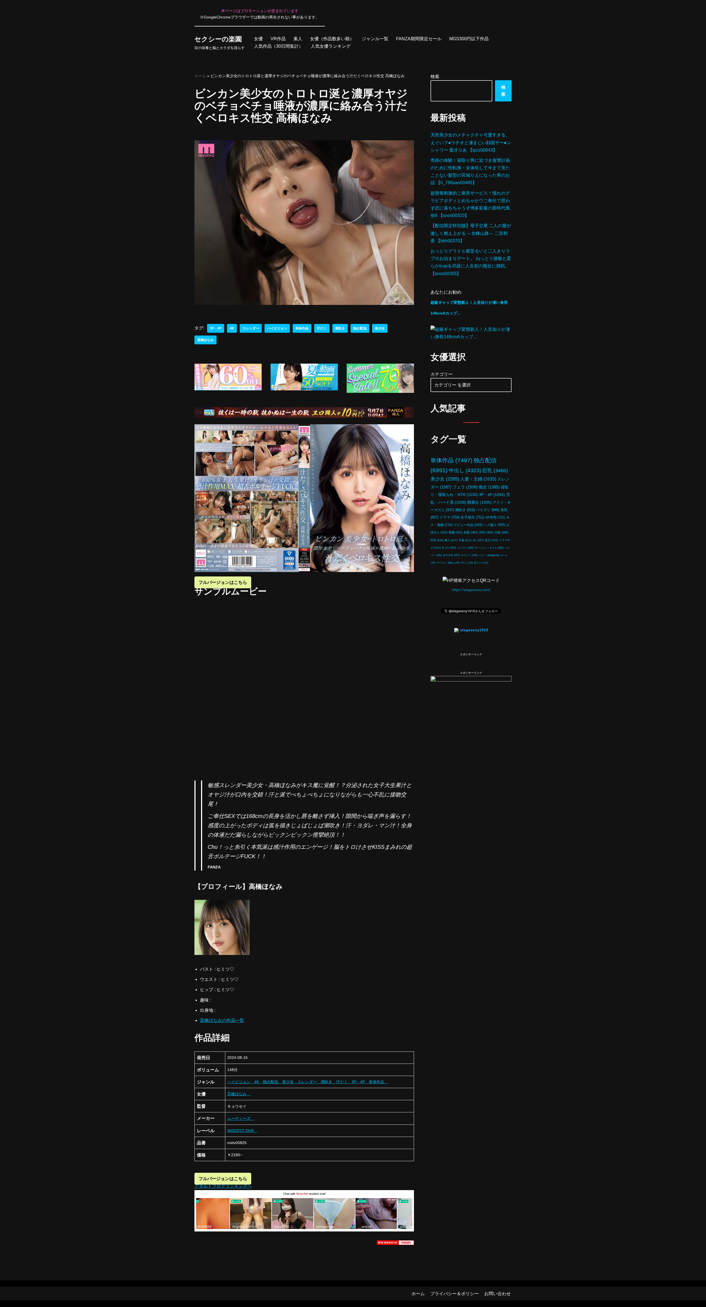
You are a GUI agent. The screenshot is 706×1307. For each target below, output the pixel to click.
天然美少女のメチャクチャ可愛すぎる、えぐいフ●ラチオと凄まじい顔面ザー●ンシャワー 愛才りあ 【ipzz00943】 (470, 142)
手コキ (449, 547)
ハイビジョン (277, 328)
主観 (501, 532)
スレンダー (250, 328)
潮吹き (340, 328)
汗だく (322, 328)
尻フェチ (481, 563)
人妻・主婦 (478, 479)
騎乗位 (479, 502)
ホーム (200, 76)
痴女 (489, 487)
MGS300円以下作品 (469, 38)
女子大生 (451, 555)
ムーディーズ (240, 1118)
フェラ (465, 487)
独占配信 (360, 328)
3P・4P (215, 328)
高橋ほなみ (205, 340)
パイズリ (487, 510)
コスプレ (465, 547)
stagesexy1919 (474, 630)
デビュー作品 (468, 525)
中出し (465, 470)
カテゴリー (441, 374)
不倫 (465, 540)
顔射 (471, 532)
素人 (297, 38)
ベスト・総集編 (488, 555)
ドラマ (449, 517)
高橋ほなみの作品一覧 (222, 1020)
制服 (456, 532)
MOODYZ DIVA (242, 1130)
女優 (258, 38)
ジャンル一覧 (375, 38)
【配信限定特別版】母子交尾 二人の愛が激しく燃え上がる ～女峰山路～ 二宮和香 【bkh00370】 (470, 233)
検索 (434, 76)
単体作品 (302, 328)
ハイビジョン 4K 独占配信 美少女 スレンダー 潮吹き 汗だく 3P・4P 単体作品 (307, 1082)
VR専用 (495, 517)
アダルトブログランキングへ (223, 1186)
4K (232, 328)
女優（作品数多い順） (332, 38)
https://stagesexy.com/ (471, 589)
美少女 (380, 328)
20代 (486, 532)
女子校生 (472, 517)
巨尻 (436, 540)
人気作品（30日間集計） (278, 46)
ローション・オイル (489, 547)
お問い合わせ (497, 1293)
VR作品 (278, 38)
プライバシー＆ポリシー (454, 1293)
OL (478, 540)
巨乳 (495, 470)
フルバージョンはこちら (223, 582)
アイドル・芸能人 (448, 562)
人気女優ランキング (331, 46)
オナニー (469, 555)
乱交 (491, 540)
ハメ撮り (494, 525)
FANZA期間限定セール (419, 38)
